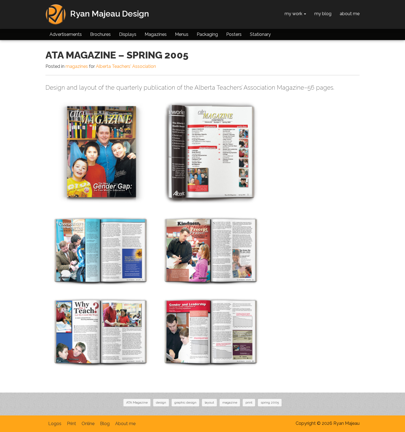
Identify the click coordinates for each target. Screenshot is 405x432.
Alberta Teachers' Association (126, 66)
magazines (77, 66)
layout (209, 402)
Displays (127, 34)
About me (125, 423)
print (248, 402)
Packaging (207, 34)
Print (71, 423)
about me (350, 13)
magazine (229, 402)
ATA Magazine (137, 402)
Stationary (260, 34)
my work (294, 13)
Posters (234, 34)
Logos (54, 423)
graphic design (185, 402)
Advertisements (66, 34)
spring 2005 (270, 402)
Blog (105, 423)
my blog (322, 13)
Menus (181, 34)
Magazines (156, 34)
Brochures (100, 34)
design (161, 402)
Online (88, 423)
